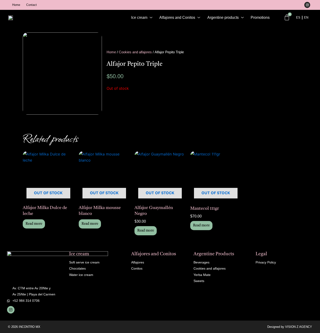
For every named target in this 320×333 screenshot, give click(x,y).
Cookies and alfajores (135, 52)
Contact (31, 5)
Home (16, 5)
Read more (34, 224)
